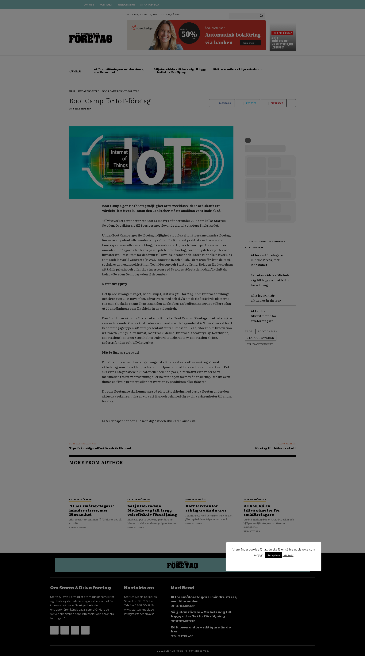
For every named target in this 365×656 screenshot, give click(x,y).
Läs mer (288, 555)
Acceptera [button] (273, 555)
